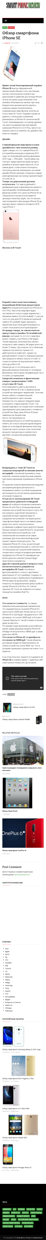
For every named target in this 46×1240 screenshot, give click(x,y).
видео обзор (23, 1216)
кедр (14, 1219)
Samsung (8, 985)
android (7, 1209)
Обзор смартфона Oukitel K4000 (16, 719)
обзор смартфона (11, 1223)
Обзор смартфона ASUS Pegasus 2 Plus (18, 1078)
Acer (7, 949)
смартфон (7, 1226)
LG (6, 971)
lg (15, 1209)
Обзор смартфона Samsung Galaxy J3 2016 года (21, 1049)
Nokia (7, 980)
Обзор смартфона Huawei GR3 (14, 1137)
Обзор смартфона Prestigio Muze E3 (16, 1167)
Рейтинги (9, 1011)
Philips (7, 982)
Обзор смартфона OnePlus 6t (14, 850)
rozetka (30, 1209)
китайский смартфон (28, 1219)
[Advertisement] (23, 275)
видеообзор (8, 1216)
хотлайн (28, 1226)
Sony (7, 988)
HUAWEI (8, 963)
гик (33, 1216)
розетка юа (27, 1223)
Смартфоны (36, 1213)
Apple (5, 27)
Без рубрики (10, 997)
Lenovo (8, 968)
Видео (7, 999)
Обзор (25, 1213)
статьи (18, 1226)
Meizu (7, 974)
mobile (21, 1209)
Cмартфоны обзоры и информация (29, 1238)
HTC (6, 960)
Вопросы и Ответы (13, 1002)
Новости (8, 1005)
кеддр (6, 1219)
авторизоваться (22, 874)
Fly (6, 957)
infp (6, 965)
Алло (39, 1209)
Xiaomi (7, 991)
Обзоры (11, 27)
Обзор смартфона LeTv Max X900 (15, 1108)
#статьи (11, 694)
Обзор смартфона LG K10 (24, 707)
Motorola (8, 977)
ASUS (7, 954)
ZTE (6, 994)
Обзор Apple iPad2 (9, 811)
